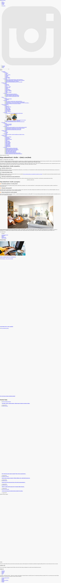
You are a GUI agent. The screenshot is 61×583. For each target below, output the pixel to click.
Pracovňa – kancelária (8, 90)
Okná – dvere (7, 107)
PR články (3, 2)
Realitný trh (7, 99)
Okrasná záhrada (7, 138)
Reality (3, 97)
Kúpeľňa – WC (7, 87)
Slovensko (6, 75)
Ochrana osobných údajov (5, 577)
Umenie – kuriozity (4, 130)
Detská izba (7, 84)
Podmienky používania (5, 580)
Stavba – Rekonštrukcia (5, 104)
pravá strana (5, 100)
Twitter (3, 573)
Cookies (3, 578)
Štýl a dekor (3, 122)
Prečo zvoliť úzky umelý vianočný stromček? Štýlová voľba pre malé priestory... (14, 473)
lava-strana (5, 72)
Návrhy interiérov (7, 74)
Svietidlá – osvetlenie (8, 92)
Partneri (3, 579)
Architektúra (3, 71)
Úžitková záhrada (7, 143)
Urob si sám (7, 125)
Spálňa (6, 91)
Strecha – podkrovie (8, 111)
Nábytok (6, 88)
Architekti (6, 73)
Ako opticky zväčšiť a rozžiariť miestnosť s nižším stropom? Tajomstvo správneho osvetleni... (16, 403)
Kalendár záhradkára (8, 136)
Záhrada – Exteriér (4, 135)
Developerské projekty (8, 98)
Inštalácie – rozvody (8, 106)
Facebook (3, 570)
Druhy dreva (7, 137)
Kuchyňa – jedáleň (8, 86)
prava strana (5, 93)
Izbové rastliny (7, 85)
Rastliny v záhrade (8, 142)
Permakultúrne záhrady (8, 139)
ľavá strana (5, 83)
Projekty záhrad (7, 141)
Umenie (6, 132)
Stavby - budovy (4, 238)
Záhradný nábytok (8, 146)
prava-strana (5, 78)
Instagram (3, 571)
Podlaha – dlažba (7, 108)
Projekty (6, 76)
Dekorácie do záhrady (8, 124)
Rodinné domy (7, 77)
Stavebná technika (7, 109)
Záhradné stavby (7, 145)
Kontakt (3, 4)
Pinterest (3, 572)
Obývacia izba (7, 89)
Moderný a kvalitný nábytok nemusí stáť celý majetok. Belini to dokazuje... (13, 486)
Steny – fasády (7, 110)
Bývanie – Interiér (4, 82)
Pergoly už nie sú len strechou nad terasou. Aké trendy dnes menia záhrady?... (13, 482)
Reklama (3, 3)
